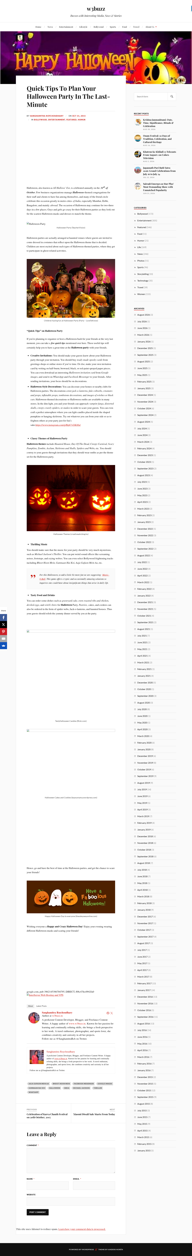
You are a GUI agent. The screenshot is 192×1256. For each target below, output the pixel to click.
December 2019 (145, 756)
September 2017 (145, 936)
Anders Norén (115, 1249)
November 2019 (145, 762)
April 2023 (142, 502)
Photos (140, 260)
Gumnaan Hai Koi (37, 1088)
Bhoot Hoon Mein (61, 1084)
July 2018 (142, 869)
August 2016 (143, 1023)
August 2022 (143, 555)
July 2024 (142, 428)
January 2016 (144, 1070)
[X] (3, 624)
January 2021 (144, 675)
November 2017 (145, 923)
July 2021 (142, 635)
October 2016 (144, 1010)
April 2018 (142, 889)
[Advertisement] (71, 186)
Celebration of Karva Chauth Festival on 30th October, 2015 (47, 1116)
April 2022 (142, 575)
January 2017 (144, 990)
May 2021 (142, 649)
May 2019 (142, 803)
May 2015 (142, 1123)
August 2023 (143, 475)
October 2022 (144, 542)
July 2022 (142, 562)
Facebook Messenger (84, 1084)
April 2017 (142, 970)
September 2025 (145, 355)
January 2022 (144, 595)
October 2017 (144, 929)
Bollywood (99, 26)
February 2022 (144, 588)
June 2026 (142, 328)
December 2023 (145, 455)
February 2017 (144, 983)
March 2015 (143, 1137)
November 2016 (145, 1003)
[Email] (3, 638)
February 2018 (144, 903)
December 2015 (145, 1077)
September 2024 (145, 415)
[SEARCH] (172, 96)
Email (77, 1179)
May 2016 (142, 1043)
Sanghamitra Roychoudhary (47, 116)
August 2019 (143, 782)
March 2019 (143, 816)
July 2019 (142, 789)
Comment (33, 1145)
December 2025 (145, 348)
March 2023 (143, 508)
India (66, 1088)
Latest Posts (41, 1006)
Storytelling (143, 274)
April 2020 (142, 729)
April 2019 (142, 809)
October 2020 (144, 689)
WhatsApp (34, 1092)
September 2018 (145, 856)
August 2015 (143, 1103)
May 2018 (142, 883)
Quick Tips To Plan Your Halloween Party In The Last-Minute (68, 96)
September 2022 (145, 548)
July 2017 (142, 950)
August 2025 (143, 361)
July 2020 (142, 709)
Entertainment (66, 26)
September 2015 (145, 1097)
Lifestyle (83, 26)
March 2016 (143, 1057)
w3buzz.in (57, 1015)
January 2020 (144, 749)
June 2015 (142, 1117)
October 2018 (144, 849)
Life (139, 247)
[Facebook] (108, 1013)
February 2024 (144, 448)
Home (38, 26)
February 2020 (144, 742)
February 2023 (144, 515)
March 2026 (143, 334)
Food (124, 26)
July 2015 (142, 1110)
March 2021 (143, 662)
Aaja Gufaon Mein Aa (39, 1084)
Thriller (98, 1088)
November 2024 (145, 401)
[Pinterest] (3, 631)
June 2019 (142, 796)
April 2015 (142, 1130)
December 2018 (145, 836)
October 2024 (144, 408)
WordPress (88, 1249)
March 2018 (143, 896)
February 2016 (144, 1063)
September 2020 (145, 696)
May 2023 (142, 495)
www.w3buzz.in (77, 1023)
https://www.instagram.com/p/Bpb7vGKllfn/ (58, 425)
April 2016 (142, 1050)
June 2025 (142, 368)
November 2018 (145, 843)
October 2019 (144, 769)
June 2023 (142, 488)
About (30, 1006)
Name (30, 1179)
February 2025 (144, 381)
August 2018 (143, 863)
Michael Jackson (81, 1088)
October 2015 (144, 1090)
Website (31, 1195)
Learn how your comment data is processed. (82, 1229)
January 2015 (144, 1150)
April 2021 (142, 655)
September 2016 (145, 1016)
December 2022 (145, 528)
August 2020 (143, 702)
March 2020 (143, 736)
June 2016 (142, 1037)
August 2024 (143, 421)
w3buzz (96, 8)
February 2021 (144, 669)
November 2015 (145, 1083)
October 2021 (144, 615)
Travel (136, 26)
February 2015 (144, 1144)
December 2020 (145, 682)
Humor (82, 120)
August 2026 (143, 314)
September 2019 (145, 776)
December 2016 (145, 996)
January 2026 (144, 341)
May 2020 (142, 722)
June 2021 (142, 642)
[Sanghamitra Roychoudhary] (34, 1022)
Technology (142, 280)
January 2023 (144, 522)
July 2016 (142, 1030)
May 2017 (142, 963)
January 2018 (144, 909)
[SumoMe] (3, 645)
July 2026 (142, 321)
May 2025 (142, 375)
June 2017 (142, 956)
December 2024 (145, 395)
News (50, 26)
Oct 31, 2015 (79, 116)
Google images (105, 1084)
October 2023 (144, 462)
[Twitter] (111, 1013)
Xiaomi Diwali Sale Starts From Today (94, 1114)
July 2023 (142, 481)
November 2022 (145, 535)
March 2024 (143, 441)
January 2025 (144, 388)
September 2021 (145, 622)
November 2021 (145, 609)
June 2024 (142, 435)
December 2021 (145, 602)
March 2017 (143, 976)
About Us (149, 26)
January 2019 (144, 829)
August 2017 (143, 943)
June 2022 (142, 568)
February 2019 (144, 822)
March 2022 (143, 582)
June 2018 (142, 876)
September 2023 (145, 468)
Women (141, 294)
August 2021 (143, 629)
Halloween (54, 1088)
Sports (113, 26)
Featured (71, 120)
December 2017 (145, 916)
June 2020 (142, 716)
